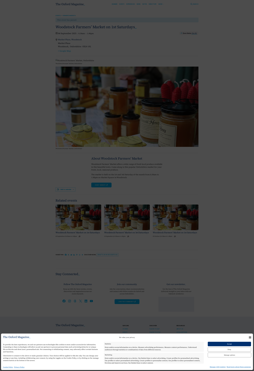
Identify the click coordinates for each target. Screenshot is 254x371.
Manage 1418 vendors (218, 367)
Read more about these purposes (239, 367)
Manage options (229, 355)
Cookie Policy (8, 367)
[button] (250, 337)
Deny (229, 349)
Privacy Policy (19, 367)
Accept (229, 344)
